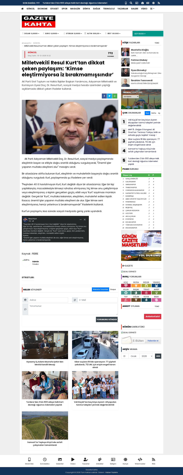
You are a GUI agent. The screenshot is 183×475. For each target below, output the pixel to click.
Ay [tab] (159, 113)
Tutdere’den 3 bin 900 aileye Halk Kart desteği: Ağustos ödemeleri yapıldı (140, 161)
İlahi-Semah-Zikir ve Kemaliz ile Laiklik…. (144, 54)
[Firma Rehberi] (142, 3)
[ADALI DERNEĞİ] (128, 271)
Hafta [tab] (153, 113)
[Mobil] (126, 3)
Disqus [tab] (113, 289)
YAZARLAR (122, 8)
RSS (153, 464)
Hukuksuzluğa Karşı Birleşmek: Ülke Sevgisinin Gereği (146, 74)
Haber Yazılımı (111, 472)
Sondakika (44, 464)
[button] (152, 8)
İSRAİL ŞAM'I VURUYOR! (140, 63)
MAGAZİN (75, 8)
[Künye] (153, 3)
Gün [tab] (147, 113)
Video (73, 464)
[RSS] (158, 3)
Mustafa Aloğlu (140, 49)
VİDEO (144, 8)
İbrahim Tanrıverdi (142, 80)
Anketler (99, 464)
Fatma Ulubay (139, 60)
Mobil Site (29, 464)
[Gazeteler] (147, 3)
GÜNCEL (31, 8)
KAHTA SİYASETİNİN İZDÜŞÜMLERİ (144, 83)
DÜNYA (86, 8)
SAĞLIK (96, 8)
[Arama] (131, 3)
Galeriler (60, 464)
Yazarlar (85, 464)
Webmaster (140, 464)
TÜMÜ (157, 43)
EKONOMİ (42, 8)
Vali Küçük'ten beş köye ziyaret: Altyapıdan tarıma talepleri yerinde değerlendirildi (141, 122)
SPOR (64, 8)
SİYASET (54, 8)
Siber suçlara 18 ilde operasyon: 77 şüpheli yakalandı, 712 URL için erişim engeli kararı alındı (141, 142)
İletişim (113, 464)
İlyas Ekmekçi (138, 70)
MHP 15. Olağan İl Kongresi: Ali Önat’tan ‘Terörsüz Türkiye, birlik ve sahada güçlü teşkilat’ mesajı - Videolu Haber (140, 132)
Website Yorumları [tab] (100, 289)
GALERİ (134, 8)
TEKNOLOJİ (109, 8)
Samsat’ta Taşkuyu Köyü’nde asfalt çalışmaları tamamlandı (139, 150)
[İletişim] (136, 3)
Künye (125, 464)
